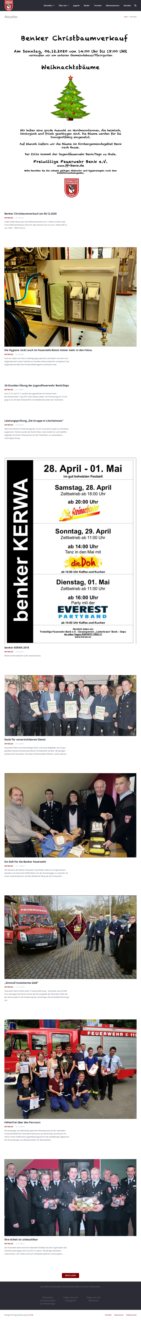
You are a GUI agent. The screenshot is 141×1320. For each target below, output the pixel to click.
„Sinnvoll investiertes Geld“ (21, 983)
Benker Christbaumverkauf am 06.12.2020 (30, 213)
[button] (135, 6)
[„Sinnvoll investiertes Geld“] (70, 937)
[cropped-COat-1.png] (8, 5)
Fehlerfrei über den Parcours (22, 1122)
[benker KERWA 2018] (70, 550)
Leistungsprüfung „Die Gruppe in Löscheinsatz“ (33, 420)
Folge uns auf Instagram (70, 1299)
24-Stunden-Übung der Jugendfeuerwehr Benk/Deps (36, 385)
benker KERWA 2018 (16, 647)
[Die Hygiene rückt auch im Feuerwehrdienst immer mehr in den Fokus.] (70, 297)
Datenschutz (131, 1315)
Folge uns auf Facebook (93, 1299)
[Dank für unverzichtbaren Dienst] (70, 705)
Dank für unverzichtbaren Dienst (25, 739)
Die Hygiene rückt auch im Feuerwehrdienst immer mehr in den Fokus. (48, 350)
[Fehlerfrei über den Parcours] (70, 1069)
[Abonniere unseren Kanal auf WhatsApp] (47, 1292)
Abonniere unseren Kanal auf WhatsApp (47, 1300)
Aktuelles (8, 218)
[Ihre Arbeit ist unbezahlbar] (70, 1197)
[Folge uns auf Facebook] (93, 1292)
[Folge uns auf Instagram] (70, 1292)
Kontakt (108, 1315)
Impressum (118, 1315)
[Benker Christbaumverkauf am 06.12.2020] (70, 116)
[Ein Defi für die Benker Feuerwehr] (70, 815)
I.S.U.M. (30, 1315)
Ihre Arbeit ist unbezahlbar (21, 1239)
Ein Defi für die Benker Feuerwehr (25, 861)
